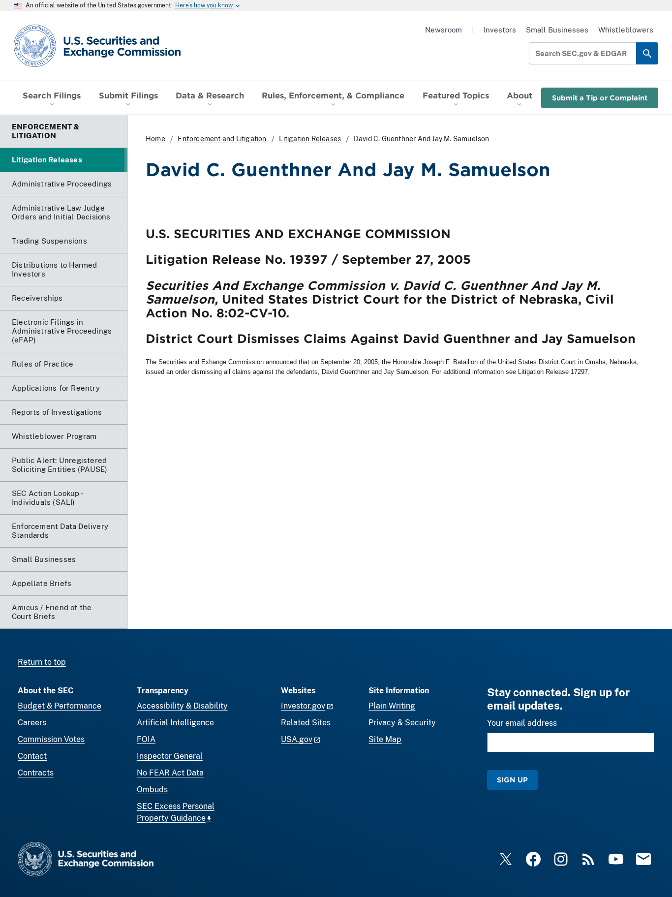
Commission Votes (51, 739)
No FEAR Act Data (170, 772)
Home (155, 139)
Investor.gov (303, 706)
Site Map (384, 739)
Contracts (36, 772)
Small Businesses (557, 30)
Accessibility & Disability (182, 706)
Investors (500, 30)
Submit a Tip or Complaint (599, 97)
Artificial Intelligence (175, 722)
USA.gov (296, 739)
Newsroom (443, 30)
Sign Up (512, 779)
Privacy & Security (402, 722)
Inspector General (170, 756)
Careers (32, 722)
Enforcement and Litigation (222, 139)
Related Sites (306, 722)
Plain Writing (391, 706)
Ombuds (152, 789)
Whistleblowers (625, 30)
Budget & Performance (59, 706)
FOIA (146, 739)
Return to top (42, 662)
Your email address (522, 723)
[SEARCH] (647, 53)
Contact (32, 756)
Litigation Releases (310, 139)
